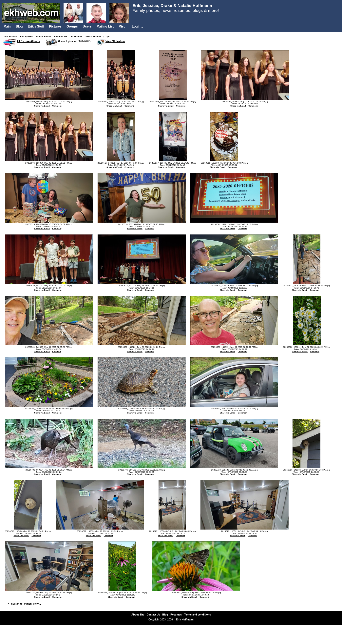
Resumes (176, 614)
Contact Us (153, 614)
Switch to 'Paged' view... (26, 603)
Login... (137, 26)
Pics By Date (27, 36)
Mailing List (105, 26)
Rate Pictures (61, 36)
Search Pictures (94, 36)
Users (87, 26)
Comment (56, 106)
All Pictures (77, 36)
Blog (19, 26)
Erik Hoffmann (185, 619)
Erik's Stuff (36, 26)
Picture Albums (44, 36)
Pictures (55, 26)
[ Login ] (107, 36)
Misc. (122, 26)
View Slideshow (115, 41)
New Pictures (11, 36)
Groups (72, 26)
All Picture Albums (28, 41)
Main (7, 26)
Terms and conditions (197, 614)
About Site (137, 614)
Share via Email (42, 106)
